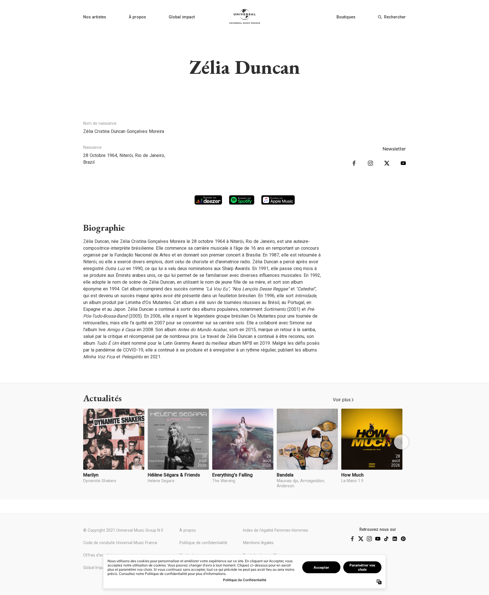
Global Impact (95, 567)
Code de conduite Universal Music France (120, 542)
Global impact (182, 17)
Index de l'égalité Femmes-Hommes (275, 530)
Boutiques (345, 17)
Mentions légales (258, 542)
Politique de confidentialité (203, 542)
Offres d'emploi (97, 555)
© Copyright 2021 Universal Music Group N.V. (123, 530)
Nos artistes (94, 17)
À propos (137, 17)
